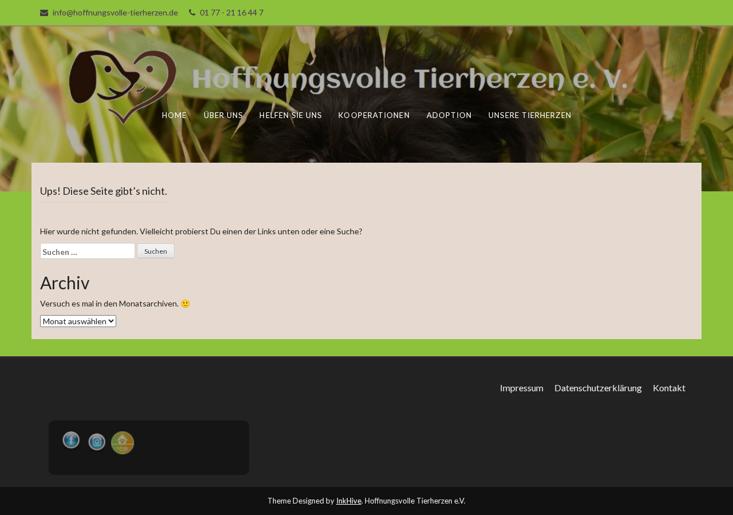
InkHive (348, 500)
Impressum (521, 387)
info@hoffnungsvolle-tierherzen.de (115, 12)
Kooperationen (373, 115)
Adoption (449, 115)
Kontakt (669, 387)
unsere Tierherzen (529, 115)
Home (174, 115)
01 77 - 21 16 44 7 (231, 12)
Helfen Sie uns (290, 115)
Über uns (223, 115)
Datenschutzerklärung (598, 387)
